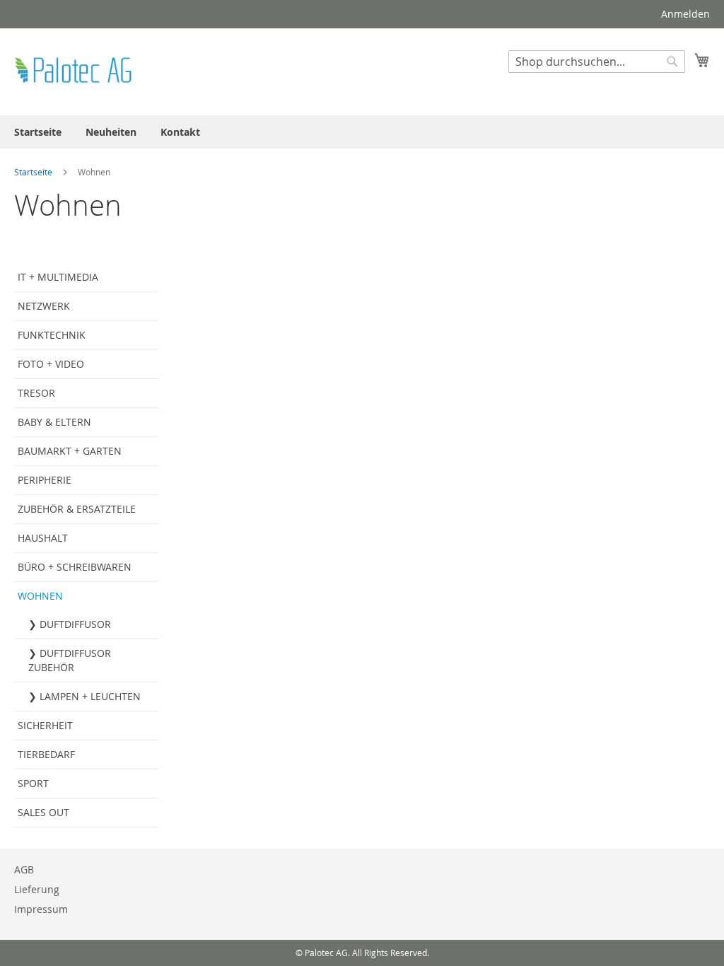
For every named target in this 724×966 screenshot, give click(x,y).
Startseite (34, 172)
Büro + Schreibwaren (75, 567)
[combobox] (596, 61)
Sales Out (43, 812)
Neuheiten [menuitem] (111, 132)
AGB (24, 869)
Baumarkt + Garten (70, 451)
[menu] (362, 132)
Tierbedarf (46, 754)
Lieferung (36, 889)
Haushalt (43, 538)
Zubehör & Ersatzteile (77, 509)
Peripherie (44, 480)
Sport (33, 783)
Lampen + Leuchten (90, 696)
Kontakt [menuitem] (180, 132)
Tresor (36, 393)
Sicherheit (45, 725)
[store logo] (74, 71)
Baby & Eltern (54, 422)
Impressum (41, 909)
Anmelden (685, 14)
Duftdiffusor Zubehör (69, 660)
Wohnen (40, 596)
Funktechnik (52, 335)
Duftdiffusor (75, 624)
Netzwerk (44, 306)
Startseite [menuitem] (38, 132)
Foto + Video (51, 364)
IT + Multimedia (58, 277)
